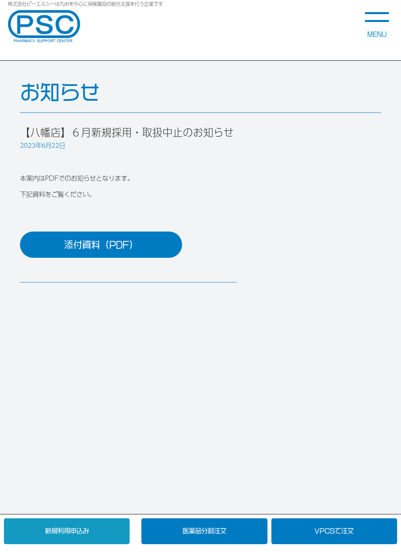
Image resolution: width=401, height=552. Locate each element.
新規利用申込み (67, 531)
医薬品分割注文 (204, 531)
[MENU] (377, 12)
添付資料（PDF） (101, 244)
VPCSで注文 (334, 531)
